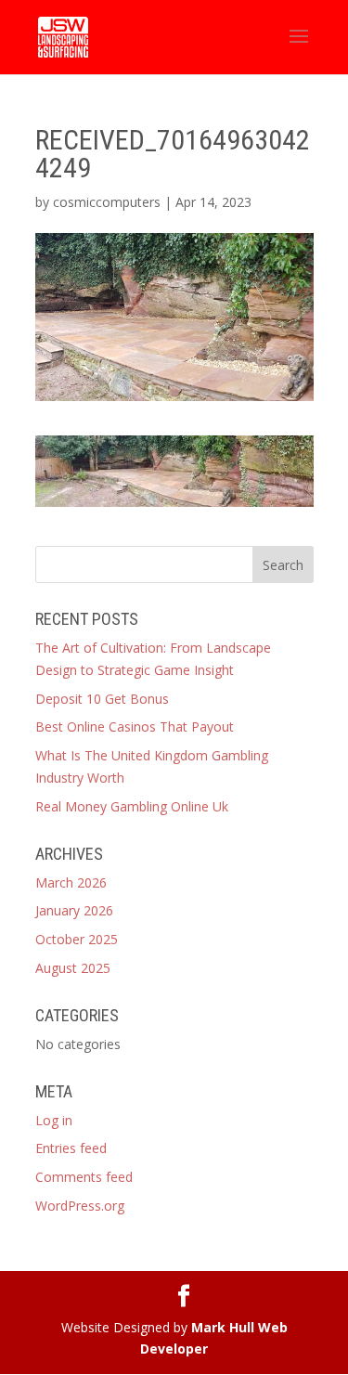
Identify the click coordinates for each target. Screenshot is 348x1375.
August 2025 (72, 968)
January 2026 (74, 910)
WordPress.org (79, 1205)
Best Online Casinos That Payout (134, 726)
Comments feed (84, 1177)
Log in (53, 1120)
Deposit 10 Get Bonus (102, 698)
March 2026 (71, 882)
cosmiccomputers (107, 202)
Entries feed (71, 1148)
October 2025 (76, 939)
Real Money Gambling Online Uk (131, 806)
